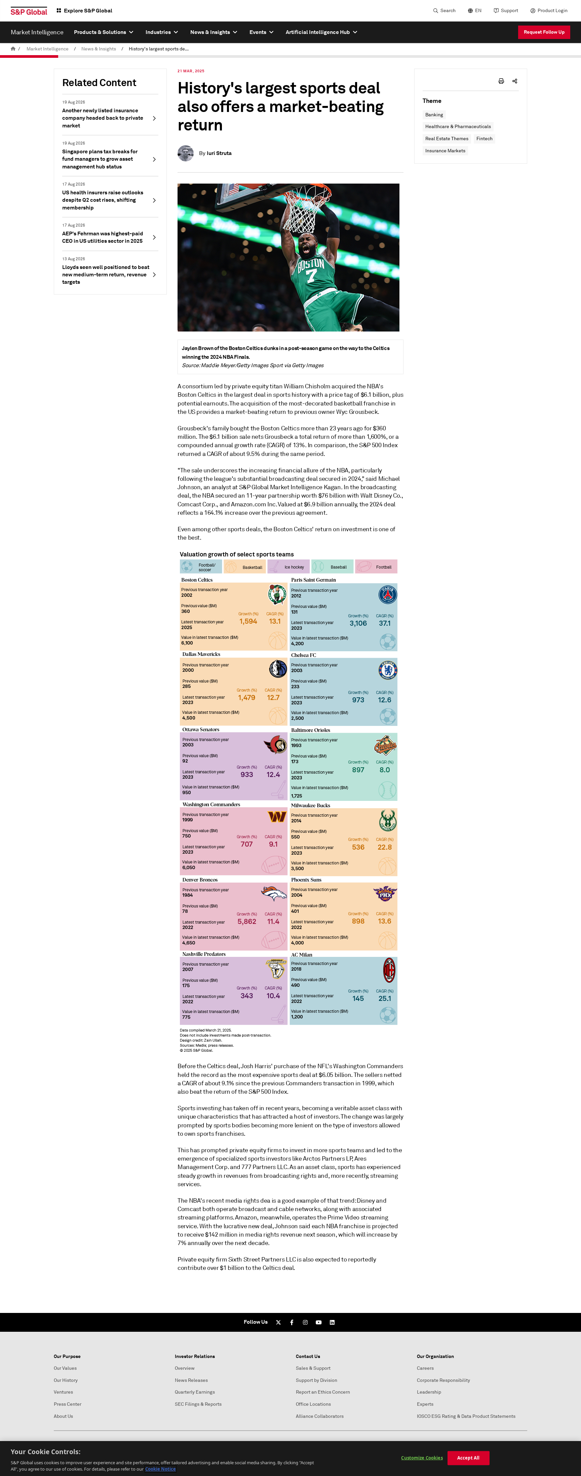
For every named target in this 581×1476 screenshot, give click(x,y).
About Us (63, 1416)
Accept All (468, 1458)
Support (509, 10)
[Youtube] (318, 1322)
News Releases (191, 1380)
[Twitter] (278, 1322)
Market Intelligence (48, 49)
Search (448, 10)
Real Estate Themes (446, 139)
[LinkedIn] (332, 1322)
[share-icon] (515, 81)
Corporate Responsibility (443, 1380)
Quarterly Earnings (195, 1392)
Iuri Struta (219, 153)
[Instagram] (305, 1322)
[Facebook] (291, 1322)
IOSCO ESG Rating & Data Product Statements (466, 1416)
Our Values (65, 1368)
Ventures (63, 1392)
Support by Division (316, 1380)
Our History (66, 1380)
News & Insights (98, 49)
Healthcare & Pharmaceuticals (458, 126)
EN (478, 10)
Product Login (553, 10)
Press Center (67, 1404)
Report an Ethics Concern (323, 1392)
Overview (185, 1368)
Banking (434, 115)
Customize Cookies (421, 1458)
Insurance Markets (445, 151)
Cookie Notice (160, 1469)
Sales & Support (313, 1368)
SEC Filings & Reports (198, 1404)
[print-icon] (501, 81)
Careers (425, 1368)
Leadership (429, 1392)
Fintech (484, 139)
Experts (425, 1404)
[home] (13, 49)
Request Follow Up (544, 32)
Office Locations (313, 1404)
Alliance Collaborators (320, 1416)
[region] (290, 1458)
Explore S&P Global (88, 10)
